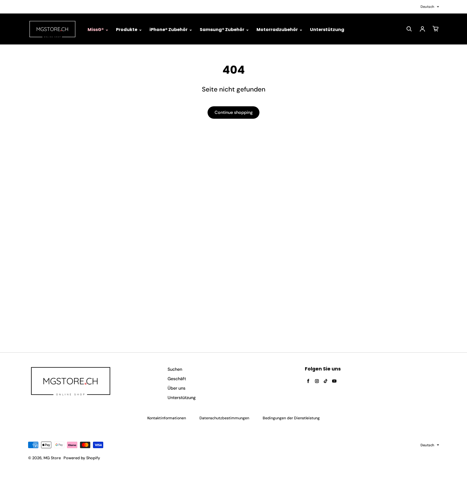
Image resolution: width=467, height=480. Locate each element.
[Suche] (409, 29)
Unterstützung (327, 29)
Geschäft (177, 379)
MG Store (52, 457)
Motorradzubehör (277, 29)
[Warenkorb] (435, 29)
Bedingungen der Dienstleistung (291, 418)
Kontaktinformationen (166, 418)
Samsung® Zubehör (222, 29)
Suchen (175, 369)
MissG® (96, 29)
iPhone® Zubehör (168, 29)
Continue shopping (234, 112)
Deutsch (427, 6)
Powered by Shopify (82, 457)
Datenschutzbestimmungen (224, 418)
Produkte (127, 29)
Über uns (176, 388)
